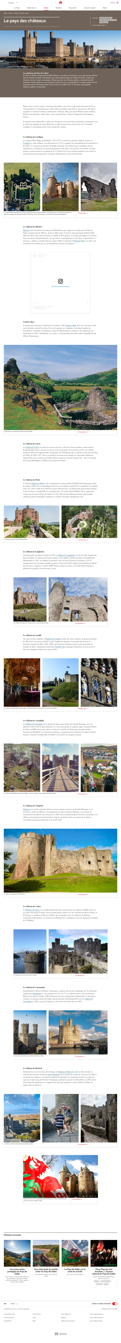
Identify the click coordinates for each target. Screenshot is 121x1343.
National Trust (79, 240)
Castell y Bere (70, 325)
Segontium (36, 993)
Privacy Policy (37, 1314)
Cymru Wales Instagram (97, 1317)
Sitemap (63, 1317)
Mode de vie (31, 8)
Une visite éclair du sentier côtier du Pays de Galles (46, 1270)
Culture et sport (89, 8)
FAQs (34, 1321)
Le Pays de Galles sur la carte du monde (74, 1270)
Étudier (58, 8)
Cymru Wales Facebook (96, 1314)
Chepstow (27, 809)
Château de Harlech (65, 1071)
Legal (34, 1317)
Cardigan (26, 143)
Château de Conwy (33, 910)
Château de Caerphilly (34, 724)
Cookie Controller (9, 1317)
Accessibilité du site (9, 1314)
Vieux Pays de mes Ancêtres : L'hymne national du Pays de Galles (104, 1271)
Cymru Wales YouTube (96, 1321)
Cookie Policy (8, 1321)
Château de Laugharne (66, 555)
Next (95, 1196)
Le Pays (17, 8)
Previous (87, 1196)
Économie (72, 8)
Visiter (46, 8)
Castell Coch (59, 646)
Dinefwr (26, 230)
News (105, 8)
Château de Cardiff (53, 638)
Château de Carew (32, 447)
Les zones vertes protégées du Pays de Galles (17, 1271)
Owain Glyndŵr (53, 1074)
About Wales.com (66, 1314)
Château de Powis (38, 483)
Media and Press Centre (68, 1321)
